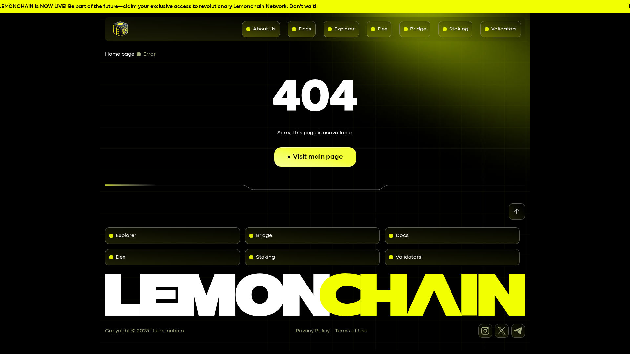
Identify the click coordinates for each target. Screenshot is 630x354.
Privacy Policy (313, 331)
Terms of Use (351, 331)
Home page (119, 54)
